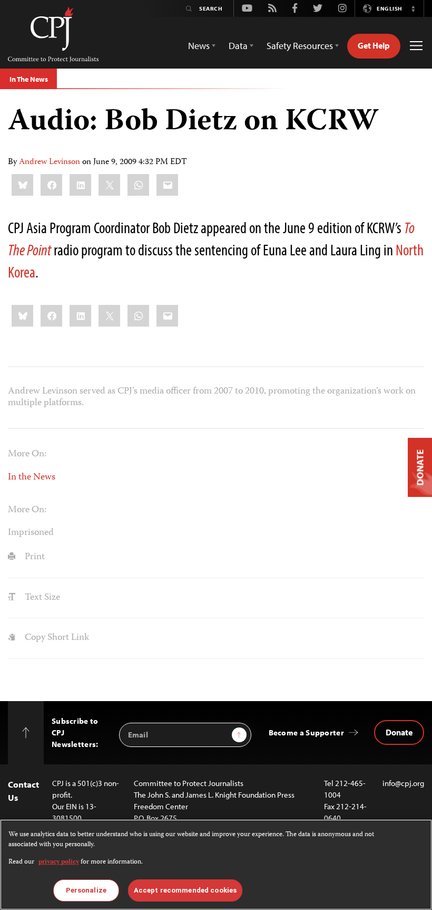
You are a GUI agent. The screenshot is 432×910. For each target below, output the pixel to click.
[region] (216, 864)
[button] (413, 8)
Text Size (41, 598)
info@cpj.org (403, 783)
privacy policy (58, 862)
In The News (28, 79)
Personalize (86, 890)
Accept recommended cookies (185, 890)
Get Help (374, 45)
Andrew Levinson (49, 162)
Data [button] (238, 46)
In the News (31, 477)
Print (34, 557)
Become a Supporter (306, 732)
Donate (399, 732)
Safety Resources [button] (300, 46)
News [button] (199, 46)
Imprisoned (31, 533)
